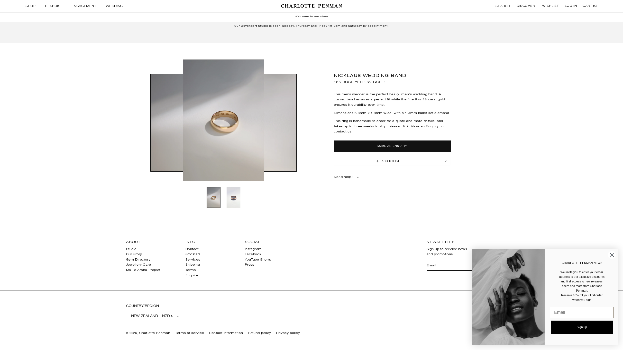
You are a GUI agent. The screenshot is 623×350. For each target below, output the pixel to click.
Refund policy (259, 333)
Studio (131, 249)
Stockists (193, 254)
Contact (192, 249)
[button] (32, 6)
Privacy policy (288, 333)
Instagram (253, 249)
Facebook (253, 254)
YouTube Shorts (258, 259)
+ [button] (346, 177)
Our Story (134, 254)
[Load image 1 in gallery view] (214, 198)
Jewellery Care (138, 264)
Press (249, 264)
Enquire (191, 275)
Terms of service (189, 333)
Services (192, 259)
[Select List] (446, 161)
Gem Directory (138, 259)
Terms (190, 270)
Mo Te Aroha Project (143, 270)
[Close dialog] (612, 255)
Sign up (582, 327)
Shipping (192, 264)
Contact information (226, 333)
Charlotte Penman (154, 333)
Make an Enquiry (392, 146)
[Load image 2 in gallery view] (234, 198)
